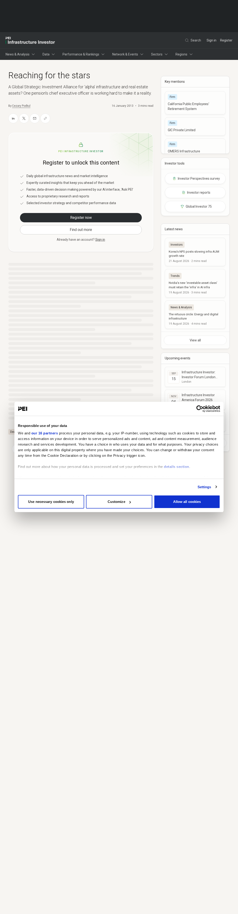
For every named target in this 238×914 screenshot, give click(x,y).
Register (226, 40)
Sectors (156, 54)
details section (176, 467)
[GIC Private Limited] (195, 126)
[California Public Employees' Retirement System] (195, 102)
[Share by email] (35, 118)
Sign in (211, 40)
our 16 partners (44, 433)
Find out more (81, 229)
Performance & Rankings (81, 54)
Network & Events (125, 54)
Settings (204, 487)
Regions (181, 54)
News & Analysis (18, 54)
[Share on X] (24, 118)
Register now (81, 217)
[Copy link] (45, 118)
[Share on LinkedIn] (13, 118)
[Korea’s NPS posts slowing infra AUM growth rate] (195, 252)
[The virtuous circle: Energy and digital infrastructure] (195, 315)
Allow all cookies (187, 502)
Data (46, 54)
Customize (116, 502)
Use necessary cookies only (51, 502)
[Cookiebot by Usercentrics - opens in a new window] (199, 408)
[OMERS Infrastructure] (195, 148)
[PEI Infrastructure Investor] (30, 40)
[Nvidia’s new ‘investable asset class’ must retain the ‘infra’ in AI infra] (195, 283)
